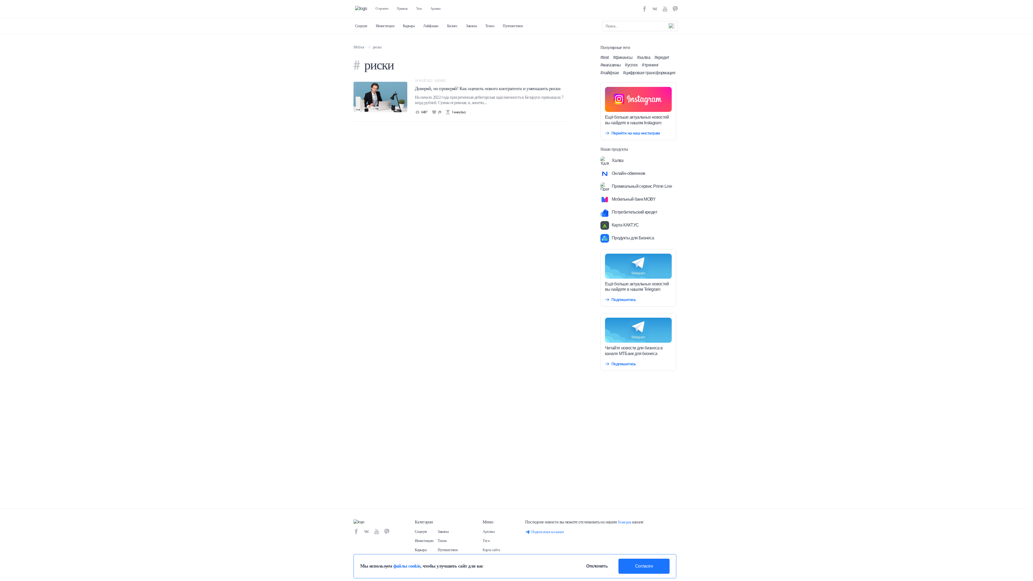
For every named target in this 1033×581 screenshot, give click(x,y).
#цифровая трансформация (649, 72)
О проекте (382, 8)
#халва (643, 57)
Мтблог (359, 47)
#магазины (610, 65)
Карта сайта (491, 550)
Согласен (644, 566)
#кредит (662, 57)
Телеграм (624, 522)
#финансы (623, 57)
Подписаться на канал (547, 532)
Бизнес (452, 26)
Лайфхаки (430, 26)
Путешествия (512, 26)
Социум (361, 26)
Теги (419, 8)
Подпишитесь (623, 299)
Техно (489, 26)
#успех (631, 65)
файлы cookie (406, 566)
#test (604, 57)
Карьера (409, 26)
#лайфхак (609, 72)
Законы (471, 26)
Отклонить (597, 566)
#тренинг (650, 65)
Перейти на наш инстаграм (635, 133)
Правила (402, 8)
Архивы (435, 8)
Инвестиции (385, 26)
